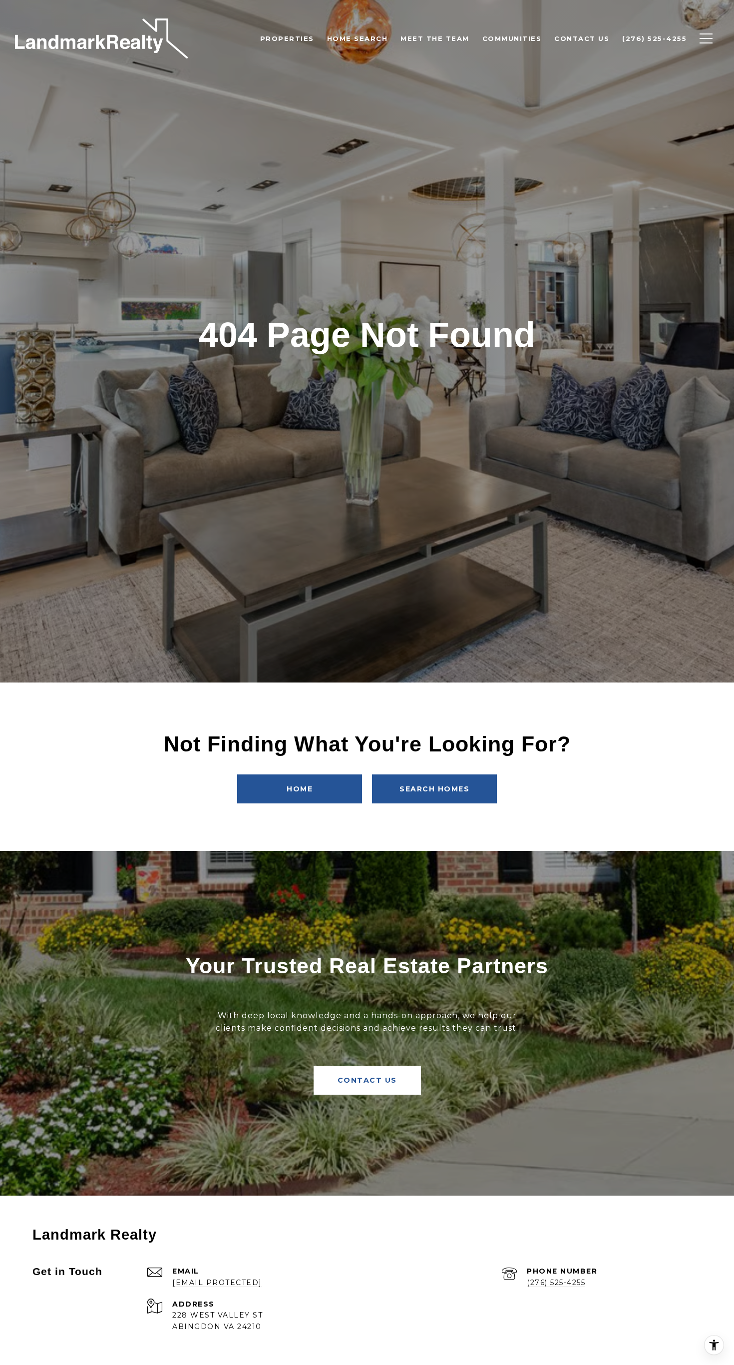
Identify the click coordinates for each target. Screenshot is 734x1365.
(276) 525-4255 (556, 1282)
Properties (287, 38)
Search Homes (434, 788)
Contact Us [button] (367, 1080)
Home (300, 788)
